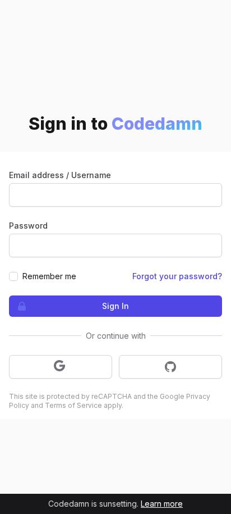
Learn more (162, 503)
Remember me (49, 276)
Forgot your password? (177, 276)
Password (28, 225)
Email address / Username (60, 175)
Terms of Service (73, 405)
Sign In (115, 306)
